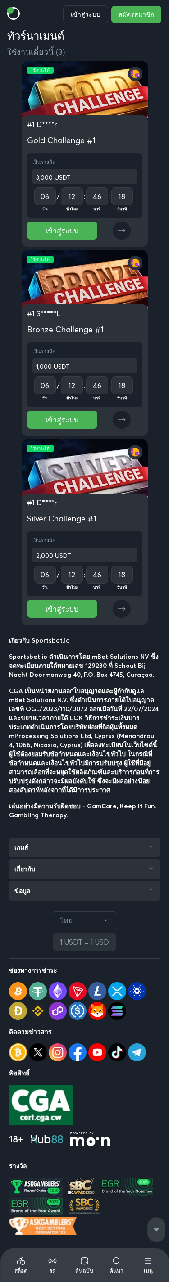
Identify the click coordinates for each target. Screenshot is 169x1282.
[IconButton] (122, 231)
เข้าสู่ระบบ (85, 14)
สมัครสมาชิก (136, 14)
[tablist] (84, 1265)
